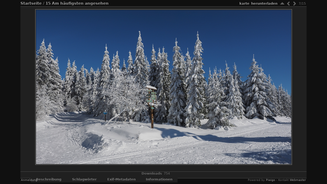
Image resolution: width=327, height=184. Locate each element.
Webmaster (298, 180)
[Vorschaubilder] (282, 3)
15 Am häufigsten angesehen (77, 3)
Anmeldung (29, 180)
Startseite (31, 3)
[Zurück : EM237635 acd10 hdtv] (288, 3)
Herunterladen (264, 3)
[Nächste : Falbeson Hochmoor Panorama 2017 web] (294, 3)
